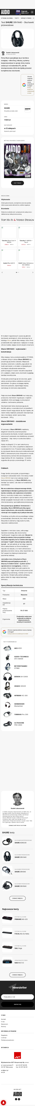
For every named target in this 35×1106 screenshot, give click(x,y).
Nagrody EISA (25, 12)
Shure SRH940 (6, 478)
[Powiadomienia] (3, 1102)
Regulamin (4, 1035)
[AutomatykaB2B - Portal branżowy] (17, 1094)
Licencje (3, 1037)
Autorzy (3, 1026)
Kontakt (3, 1019)
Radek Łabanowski (12, 52)
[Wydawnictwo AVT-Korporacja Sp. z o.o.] (17, 1055)
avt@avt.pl (4, 1070)
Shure (9, 340)
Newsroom (4, 1024)
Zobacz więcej (17, 898)
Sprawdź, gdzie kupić (10, 131)
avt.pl (3, 1072)
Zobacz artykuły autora (17, 825)
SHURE (7, 108)
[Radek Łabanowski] (17, 799)
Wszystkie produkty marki (11, 111)
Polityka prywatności (7, 1040)
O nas (3, 1021)
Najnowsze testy (10, 909)
